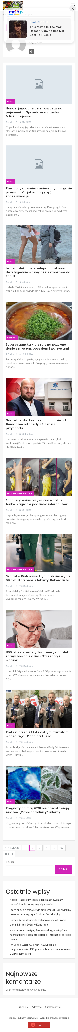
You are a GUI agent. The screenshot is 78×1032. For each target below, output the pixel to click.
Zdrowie (36, 1007)
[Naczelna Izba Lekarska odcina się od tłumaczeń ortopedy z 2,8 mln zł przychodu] (39, 397)
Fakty (10, 101)
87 (61, 848)
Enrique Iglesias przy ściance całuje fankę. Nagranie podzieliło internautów (37, 502)
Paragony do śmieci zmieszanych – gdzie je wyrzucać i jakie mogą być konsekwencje (39, 192)
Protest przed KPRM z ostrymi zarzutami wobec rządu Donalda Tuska (37, 734)
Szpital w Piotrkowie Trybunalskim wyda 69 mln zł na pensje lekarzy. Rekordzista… (38, 578)
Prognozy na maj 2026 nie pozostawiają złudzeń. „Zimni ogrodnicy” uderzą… (37, 810)
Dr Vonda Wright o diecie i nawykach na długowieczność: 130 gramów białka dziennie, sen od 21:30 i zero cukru (41, 949)
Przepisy (12, 337)
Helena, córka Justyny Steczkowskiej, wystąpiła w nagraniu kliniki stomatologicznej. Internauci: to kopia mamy (40, 935)
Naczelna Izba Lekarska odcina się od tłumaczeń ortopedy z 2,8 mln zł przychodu (36, 424)
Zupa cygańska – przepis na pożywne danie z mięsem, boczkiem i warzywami (37, 346)
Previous (13, 848)
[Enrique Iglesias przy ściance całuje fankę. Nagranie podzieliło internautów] (39, 477)
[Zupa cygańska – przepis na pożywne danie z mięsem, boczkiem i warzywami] (39, 321)
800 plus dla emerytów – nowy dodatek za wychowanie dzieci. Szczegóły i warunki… (37, 656)
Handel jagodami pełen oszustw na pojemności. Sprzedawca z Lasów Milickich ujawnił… (34, 112)
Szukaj (10, 861)
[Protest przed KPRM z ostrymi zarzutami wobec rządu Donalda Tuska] (39, 709)
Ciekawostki (53, 1007)
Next (8, 854)
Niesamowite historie (19, 493)
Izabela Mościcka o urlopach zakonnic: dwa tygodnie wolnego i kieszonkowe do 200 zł (38, 272)
